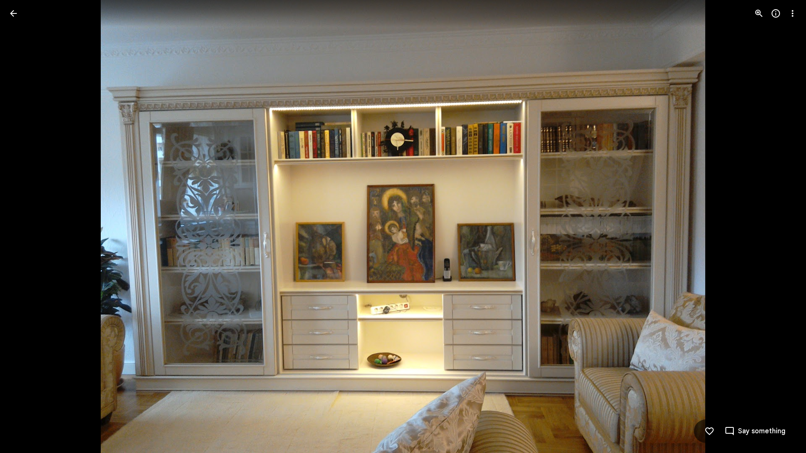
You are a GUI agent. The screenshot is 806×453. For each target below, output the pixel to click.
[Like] (709, 431)
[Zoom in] (759, 13)
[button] (23, 226)
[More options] (792, 13)
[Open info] (775, 13)
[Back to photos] (13, 13)
